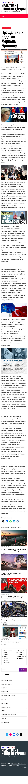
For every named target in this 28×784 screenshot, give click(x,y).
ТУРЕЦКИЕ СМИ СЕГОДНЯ (8, 714)
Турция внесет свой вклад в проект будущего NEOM (11, 573)
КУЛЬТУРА (4, 688)
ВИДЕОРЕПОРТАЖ (6, 680)
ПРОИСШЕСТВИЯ (6, 707)
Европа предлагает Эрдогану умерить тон (13, 620)
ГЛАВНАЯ (24, 767)
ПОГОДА (3, 699)
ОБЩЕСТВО (4, 691)
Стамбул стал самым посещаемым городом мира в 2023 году (13, 550)
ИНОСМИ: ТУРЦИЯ (6, 27)
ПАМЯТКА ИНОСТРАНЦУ (8, 695)
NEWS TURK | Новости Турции (13, 7)
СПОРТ (3, 711)
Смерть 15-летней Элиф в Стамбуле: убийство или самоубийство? (20, 654)
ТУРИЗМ (3, 718)
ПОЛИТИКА (4, 703)
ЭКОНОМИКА (5, 722)
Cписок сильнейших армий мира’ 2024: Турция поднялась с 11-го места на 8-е (12, 597)
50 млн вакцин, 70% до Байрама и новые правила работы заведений (8, 656)
